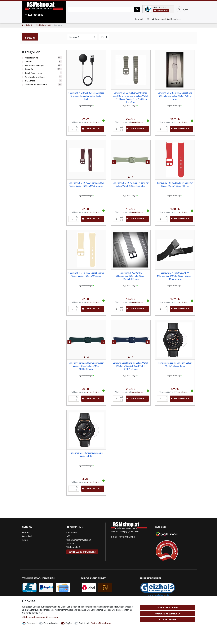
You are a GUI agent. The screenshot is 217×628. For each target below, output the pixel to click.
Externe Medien (51, 623)
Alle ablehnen (167, 619)
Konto (25, 540)
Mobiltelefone (31, 57)
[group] (130, 159)
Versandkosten (93, 122)
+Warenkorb (92, 128)
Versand (70, 543)
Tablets (28, 61)
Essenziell (31, 623)
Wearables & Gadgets (35, 65)
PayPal (69, 623)
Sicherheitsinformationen (78, 540)
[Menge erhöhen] (77, 127)
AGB (68, 536)
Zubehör (29, 25)
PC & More (30, 80)
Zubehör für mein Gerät (36, 84)
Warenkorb (27, 536)
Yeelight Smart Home (35, 77)
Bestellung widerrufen (82, 552)
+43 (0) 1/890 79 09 (129, 531)
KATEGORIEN (34, 15)
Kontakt (139, 19)
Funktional (84, 623)
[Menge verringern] (77, 130)
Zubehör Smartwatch (43, 25)
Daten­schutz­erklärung (34, 617)
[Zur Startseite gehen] (22, 25)
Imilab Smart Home (33, 73)
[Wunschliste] (148, 19)
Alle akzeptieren (167, 607)
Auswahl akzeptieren (167, 614)
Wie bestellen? (73, 547)
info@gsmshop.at (127, 537)
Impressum (71, 532)
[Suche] (137, 9)
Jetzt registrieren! (161, 10)
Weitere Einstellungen (101, 623)
